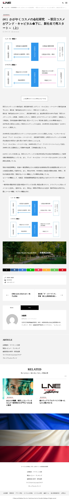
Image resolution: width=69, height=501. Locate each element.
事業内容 (12, 493)
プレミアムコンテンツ (10, 358)
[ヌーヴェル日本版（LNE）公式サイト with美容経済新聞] (7, 2)
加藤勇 (12, 277)
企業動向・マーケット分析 (11, 345)
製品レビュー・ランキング (11, 348)
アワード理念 (19, 493)
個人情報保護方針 (55, 493)
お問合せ (63, 493)
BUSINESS (9, 280)
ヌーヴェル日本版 (28, 493)
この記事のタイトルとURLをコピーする (34, 98)
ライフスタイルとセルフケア (12, 355)
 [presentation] (65, 376)
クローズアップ (10, 282)
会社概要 (5, 493)
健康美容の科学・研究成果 (11, 351)
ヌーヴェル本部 (38, 493)
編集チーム (46, 493)
